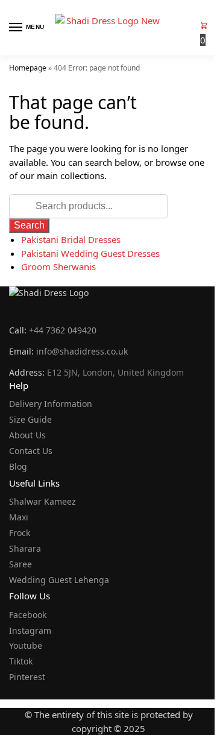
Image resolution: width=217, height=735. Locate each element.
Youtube (25, 645)
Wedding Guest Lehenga (59, 579)
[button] (204, 32)
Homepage (27, 68)
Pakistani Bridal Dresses (71, 239)
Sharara (25, 548)
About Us (27, 435)
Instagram (30, 630)
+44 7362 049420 (62, 330)
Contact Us (30, 450)
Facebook (27, 614)
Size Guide (30, 419)
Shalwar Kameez (42, 501)
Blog (18, 466)
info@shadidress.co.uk (82, 351)
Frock (19, 532)
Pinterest (27, 677)
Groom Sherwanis (58, 266)
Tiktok (21, 661)
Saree (20, 564)
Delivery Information (50, 403)
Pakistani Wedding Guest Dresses (90, 253)
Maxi (18, 517)
